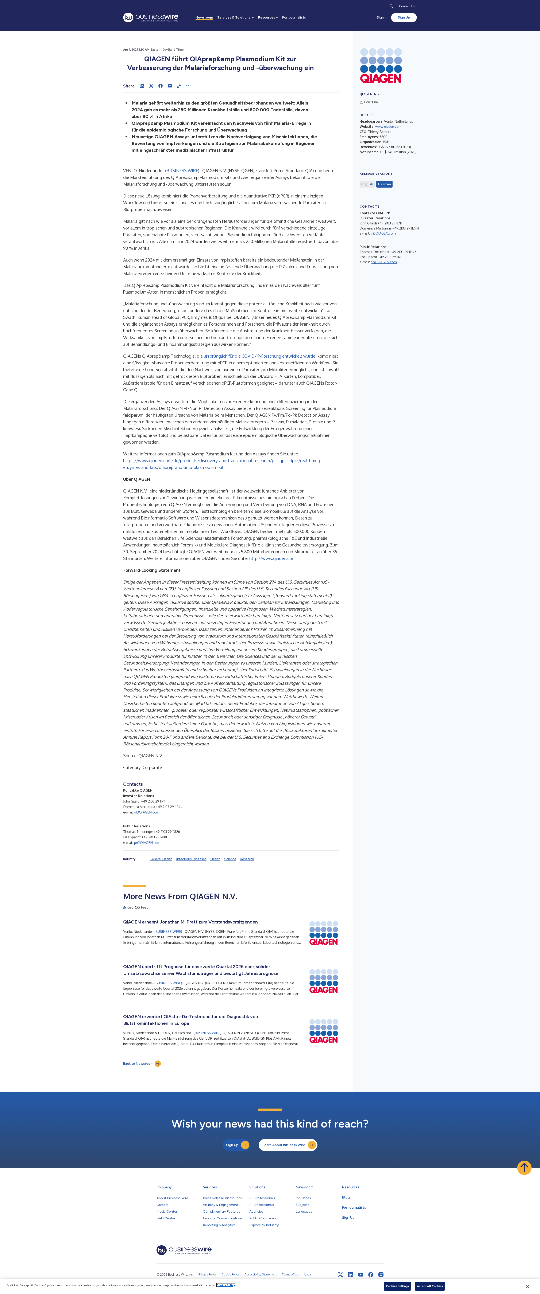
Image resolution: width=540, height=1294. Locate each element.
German (384, 184)
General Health (161, 859)
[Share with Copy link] (179, 85)
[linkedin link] (350, 1274)
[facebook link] (370, 1274)
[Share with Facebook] (160, 85)
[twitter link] (340, 1274)
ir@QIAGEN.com (146, 812)
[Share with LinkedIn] (142, 85)
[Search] (391, 6)
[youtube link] (360, 1275)
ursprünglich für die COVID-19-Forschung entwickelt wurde (259, 356)
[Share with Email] (169, 85)
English (367, 184)
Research (247, 859)
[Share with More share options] (188, 85)
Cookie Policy (226, 1285)
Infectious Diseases (191, 859)
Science (230, 859)
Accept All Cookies (430, 1286)
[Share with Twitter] (151, 85)
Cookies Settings (397, 1286)
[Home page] (150, 17)
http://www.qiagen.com (272, 558)
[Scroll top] (524, 1168)
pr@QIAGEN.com (147, 842)
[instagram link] (380, 1274)
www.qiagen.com (388, 127)
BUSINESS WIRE (182, 170)
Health (215, 859)
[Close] (527, 1287)
